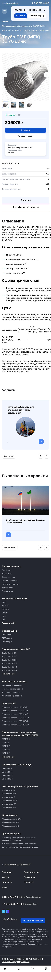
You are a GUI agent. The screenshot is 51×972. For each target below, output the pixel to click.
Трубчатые (6, 574)
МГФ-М (5, 606)
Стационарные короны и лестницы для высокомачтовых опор (18, 839)
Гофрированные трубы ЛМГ (16, 649)
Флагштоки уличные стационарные (20, 787)
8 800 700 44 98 (40, 3)
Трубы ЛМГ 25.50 (9, 670)
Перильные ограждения (12, 689)
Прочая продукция (11, 834)
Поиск (18, 968)
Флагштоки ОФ (8, 790)
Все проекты (9, 547)
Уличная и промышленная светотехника (19, 843)
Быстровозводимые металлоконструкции (20, 847)
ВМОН (5, 613)
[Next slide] (46, 74)
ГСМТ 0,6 (6, 743)
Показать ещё (8, 623)
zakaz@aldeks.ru (11, 3)
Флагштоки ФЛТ (9, 808)
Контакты (7, 882)
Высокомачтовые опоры (14, 599)
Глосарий (7, 872)
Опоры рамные (9, 631)
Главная (5, 21)
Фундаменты (7, 591)
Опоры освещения (11, 566)
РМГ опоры (7, 638)
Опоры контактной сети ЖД (16, 765)
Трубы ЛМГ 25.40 (9, 667)
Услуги (5, 877)
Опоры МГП (7, 772)
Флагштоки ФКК (9, 794)
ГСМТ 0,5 (6, 739)
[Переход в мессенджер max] (7, 911)
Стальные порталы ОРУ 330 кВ (15, 721)
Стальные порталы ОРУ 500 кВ (15, 725)
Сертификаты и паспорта (25, 207)
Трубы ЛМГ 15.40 (9, 657)
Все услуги (8, 456)
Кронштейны (7, 587)
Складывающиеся (9, 581)
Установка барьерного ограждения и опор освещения (20, 410)
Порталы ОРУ (8, 704)
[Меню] (4, 11)
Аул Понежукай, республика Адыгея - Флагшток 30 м (25, 521)
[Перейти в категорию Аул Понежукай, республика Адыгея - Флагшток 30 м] (8, 534)
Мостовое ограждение (12, 696)
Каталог (5, 968)
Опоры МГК (7, 768)
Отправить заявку (26, 136)
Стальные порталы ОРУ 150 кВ (15, 714)
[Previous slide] (4, 74)
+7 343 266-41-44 (13, 904)
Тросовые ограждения (11, 692)
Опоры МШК (7, 775)
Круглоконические (10, 584)
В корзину (25, 130)
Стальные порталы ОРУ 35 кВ (14, 707)
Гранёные (6, 570)
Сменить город (37, 16)
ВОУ (4, 616)
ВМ (3, 620)
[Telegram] (3, 911)
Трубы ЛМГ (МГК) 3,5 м (11, 30)
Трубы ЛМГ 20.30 (9, 660)
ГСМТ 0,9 (6, 753)
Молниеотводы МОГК (11, 819)
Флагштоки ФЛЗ (9, 804)
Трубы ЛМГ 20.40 (9, 664)
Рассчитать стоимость (33, 920)
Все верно (20, 16)
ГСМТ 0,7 (6, 746)
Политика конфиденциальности (15, 962)
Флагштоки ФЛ (8, 797)
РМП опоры (7, 635)
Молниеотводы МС (10, 826)
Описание (25, 200)
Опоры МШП (7, 779)
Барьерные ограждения (14, 682)
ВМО (4, 602)
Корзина (32, 968)
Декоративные (8, 577)
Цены (4, 887)
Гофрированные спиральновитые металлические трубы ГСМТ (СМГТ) (20, 734)
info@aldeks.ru (10, 919)
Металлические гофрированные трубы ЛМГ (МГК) (23, 26)
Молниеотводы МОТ (11, 823)
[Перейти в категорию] (41, 441)
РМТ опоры (7, 642)
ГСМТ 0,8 (6, 750)
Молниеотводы (9, 816)
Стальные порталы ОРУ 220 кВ (15, 718)
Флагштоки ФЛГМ (9, 801)
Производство (31, 872)
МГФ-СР (5, 609)
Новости (28, 882)
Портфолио (29, 877)
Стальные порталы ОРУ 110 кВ (15, 711)
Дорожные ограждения (12, 685)
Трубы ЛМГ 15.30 (9, 653)
